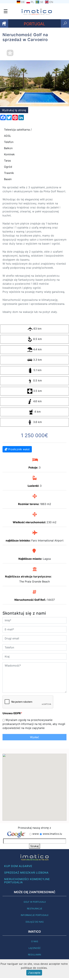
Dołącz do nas (35, 921)
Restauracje (34, 908)
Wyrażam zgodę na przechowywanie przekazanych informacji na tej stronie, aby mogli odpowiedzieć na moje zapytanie (34, 724)
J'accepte (34, 972)
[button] (5, 83)
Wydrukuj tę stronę (14, 110)
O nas (34, 941)
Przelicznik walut (18, 449)
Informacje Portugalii (34, 915)
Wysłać (34, 737)
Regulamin (34, 954)
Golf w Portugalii (35, 902)
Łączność (35, 948)
